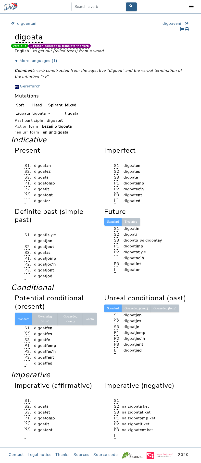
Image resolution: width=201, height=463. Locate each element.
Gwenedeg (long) (70, 319)
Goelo (90, 319)
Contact (16, 454)
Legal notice (39, 454)
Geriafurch (30, 86)
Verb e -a (19, 46)
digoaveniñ (174, 23)
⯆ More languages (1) (36, 60)
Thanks (62, 454)
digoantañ (26, 23)
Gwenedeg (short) (45, 319)
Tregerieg (131, 221)
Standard (113, 221)
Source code (105, 454)
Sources (81, 454)
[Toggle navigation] (191, 7)
